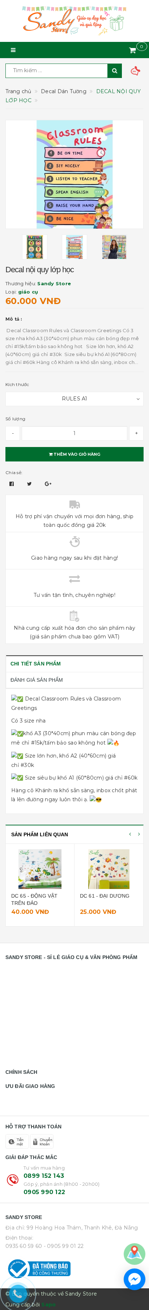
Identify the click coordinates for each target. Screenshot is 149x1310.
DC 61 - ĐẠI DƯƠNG (104, 896)
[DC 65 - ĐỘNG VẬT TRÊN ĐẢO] (40, 869)
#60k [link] (130, 778)
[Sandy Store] (74, 21)
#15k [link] (37, 742)
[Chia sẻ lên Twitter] (30, 483)
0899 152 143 (44, 1175)
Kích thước (17, 384)
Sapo (48, 1304)
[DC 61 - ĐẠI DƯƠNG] (109, 869)
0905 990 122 (44, 1192)
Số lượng (15, 418)
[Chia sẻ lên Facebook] (12, 483)
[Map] (134, 1253)
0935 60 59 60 (23, 1246)
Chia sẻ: (13, 472)
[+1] (48, 483)
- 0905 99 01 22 (64, 1246)
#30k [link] (27, 765)
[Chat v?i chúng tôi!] (134, 1279)
